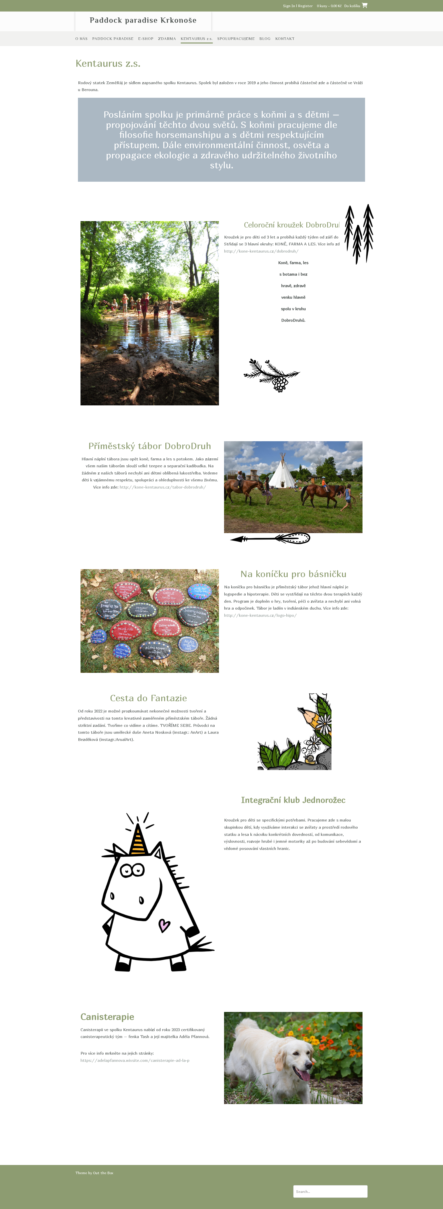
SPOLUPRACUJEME (236, 38)
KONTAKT (285, 38)
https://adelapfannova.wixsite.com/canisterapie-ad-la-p (134, 1060)
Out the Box (103, 1173)
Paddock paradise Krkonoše (143, 20)
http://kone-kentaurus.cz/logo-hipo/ (260, 615)
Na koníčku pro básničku (293, 573)
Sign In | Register (298, 6)
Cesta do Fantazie (148, 697)
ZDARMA (167, 38)
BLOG (265, 38)
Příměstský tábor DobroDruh (149, 445)
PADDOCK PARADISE (113, 38)
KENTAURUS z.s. (197, 38)
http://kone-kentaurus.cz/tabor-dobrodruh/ (163, 487)
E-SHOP (146, 38)
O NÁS (81, 38)
